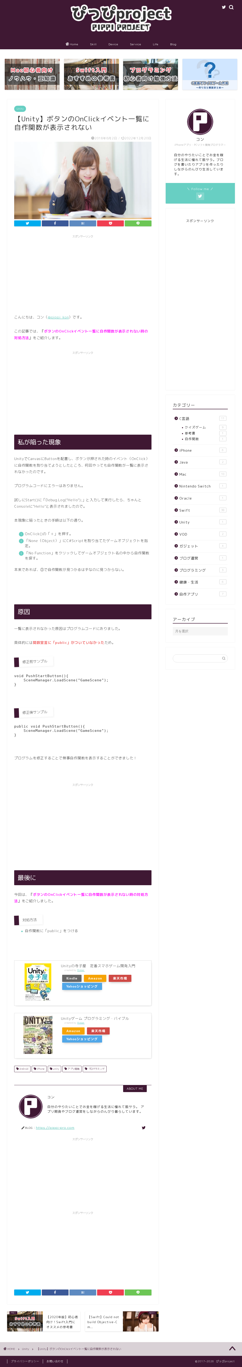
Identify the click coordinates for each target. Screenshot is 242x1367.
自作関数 (204, 439)
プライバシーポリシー (25, 1361)
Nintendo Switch (201, 486)
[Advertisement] (82, 274)
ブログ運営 (201, 558)
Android (23, 1069)
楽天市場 (120, 978)
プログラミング (95, 1069)
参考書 (204, 433)
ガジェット (201, 546)
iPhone (40, 1069)
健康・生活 (201, 582)
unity (55, 1069)
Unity (20, 109)
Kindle (71, 978)
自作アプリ (201, 594)
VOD (201, 534)
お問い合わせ (55, 1361)
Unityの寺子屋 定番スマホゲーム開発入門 (98, 965)
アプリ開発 (73, 1069)
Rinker (81, 970)
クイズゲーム (204, 427)
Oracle (201, 498)
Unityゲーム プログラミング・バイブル (95, 1018)
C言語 (202, 418)
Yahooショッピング (82, 986)
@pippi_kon (58, 317)
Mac (202, 474)
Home (74, 44)
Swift (202, 510)
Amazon (95, 978)
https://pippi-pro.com (55, 1127)
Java (201, 462)
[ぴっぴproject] (121, 35)
